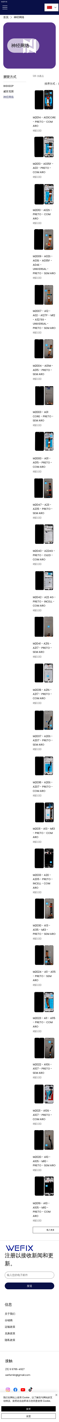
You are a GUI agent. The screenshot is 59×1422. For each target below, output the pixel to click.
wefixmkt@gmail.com (17, 1375)
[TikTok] (30, 1389)
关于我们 (10, 1313)
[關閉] (54, 1397)
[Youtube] (23, 1389)
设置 (28, 1416)
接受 (28, 1408)
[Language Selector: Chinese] (51, 7)
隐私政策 (10, 1340)
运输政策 (10, 1326)
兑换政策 (10, 1333)
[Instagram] (7, 1389)
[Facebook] (15, 1389)
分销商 (9, 1320)
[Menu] (4, 7)
